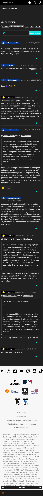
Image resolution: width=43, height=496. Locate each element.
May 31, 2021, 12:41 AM (32, 130)
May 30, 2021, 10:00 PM (33, 43)
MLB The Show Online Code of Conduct (22, 424)
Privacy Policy (21, 416)
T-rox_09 (10, 97)
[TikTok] (41, 371)
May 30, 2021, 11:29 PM (29, 97)
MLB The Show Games (21, 428)
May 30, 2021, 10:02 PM (33, 80)
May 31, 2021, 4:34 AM (15, 201)
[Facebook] (15, 371)
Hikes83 (10, 65)
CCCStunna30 (12, 130)
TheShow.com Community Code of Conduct (21, 420)
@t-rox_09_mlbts (8, 136)
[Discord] (34, 371)
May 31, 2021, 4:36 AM (29, 235)
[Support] (35, 2)
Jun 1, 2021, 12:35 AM (29, 349)
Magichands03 (13, 43)
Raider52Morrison (14, 198)
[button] (3, 493)
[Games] (30, 2)
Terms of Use (21, 413)
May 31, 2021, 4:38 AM (29, 292)
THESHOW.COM (8, 2)
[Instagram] (8, 371)
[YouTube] (21, 371)
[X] (2, 371)
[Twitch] (28, 371)
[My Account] (40, 2)
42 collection (26, 136)
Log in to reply (35, 33)
